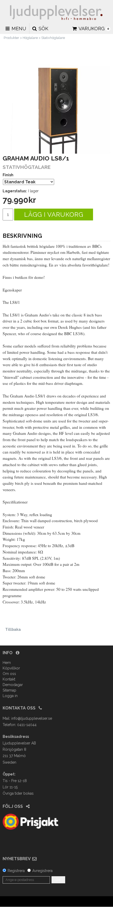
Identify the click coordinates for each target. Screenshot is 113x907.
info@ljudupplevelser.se (31, 718)
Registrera (16, 871)
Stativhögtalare (53, 38)
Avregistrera (42, 871)
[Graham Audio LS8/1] (56, 100)
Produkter (11, 38)
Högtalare (30, 38)
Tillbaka (13, 629)
